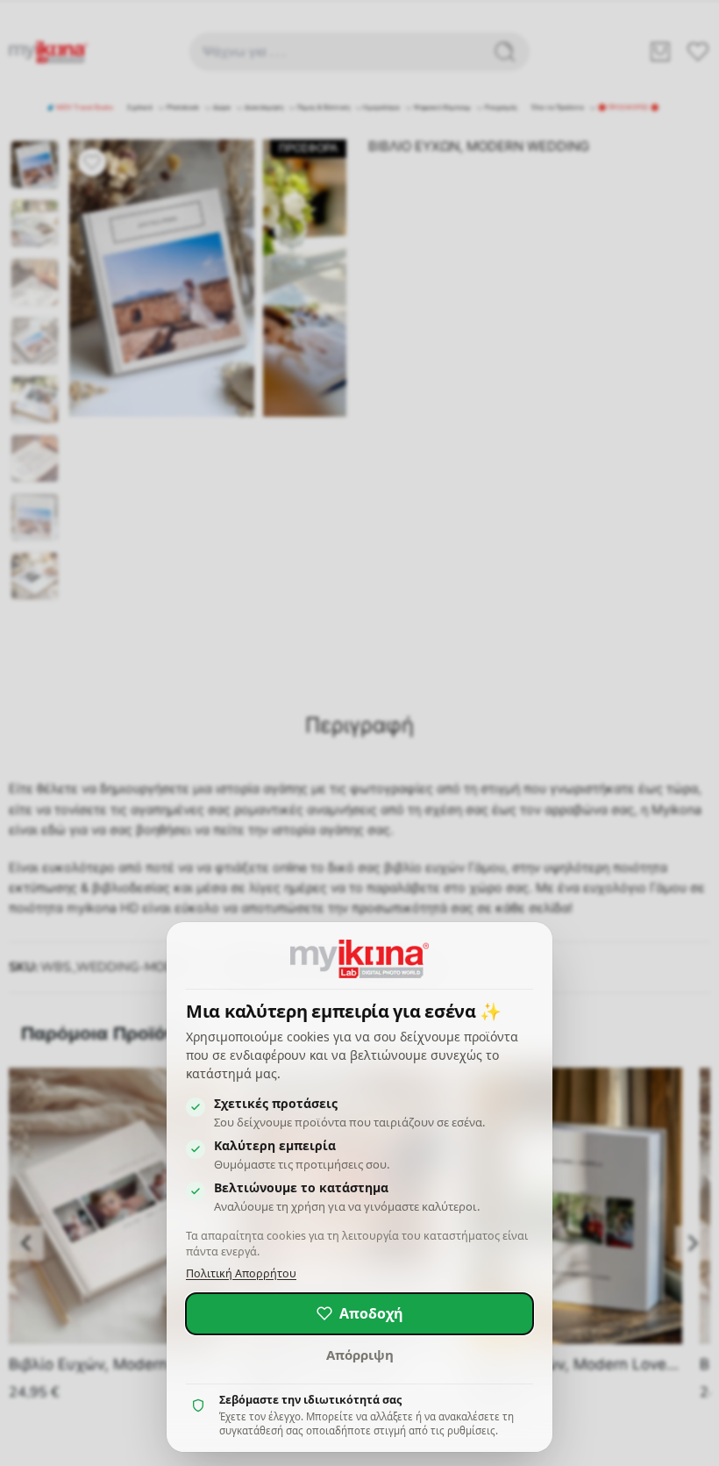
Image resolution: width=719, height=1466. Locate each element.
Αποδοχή (371, 1313)
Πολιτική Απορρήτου (241, 1273)
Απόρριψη (360, 1354)
